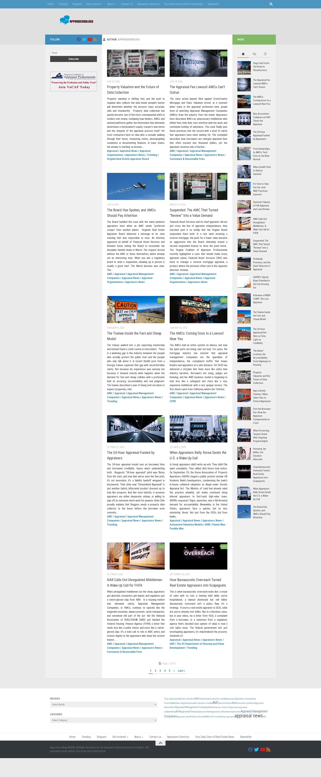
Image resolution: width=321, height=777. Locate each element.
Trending (63, 4)
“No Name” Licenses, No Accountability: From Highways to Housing (262, 357)
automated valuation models (200, 703)
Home (50, 4)
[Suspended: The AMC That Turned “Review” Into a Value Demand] (198, 186)
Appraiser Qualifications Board (190, 716)
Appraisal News (129, 150)
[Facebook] (79, 39)
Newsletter (213, 4)
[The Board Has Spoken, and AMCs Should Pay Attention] (136, 186)
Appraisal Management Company (191, 707)
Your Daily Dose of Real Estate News (183, 4)
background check (203, 711)
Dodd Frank (213, 716)
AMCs (198, 698)
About (110, 4)
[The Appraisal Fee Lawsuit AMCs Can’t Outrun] (198, 63)
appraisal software (219, 711)
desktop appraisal (227, 716)
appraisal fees (187, 711)
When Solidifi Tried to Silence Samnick (262, 171)
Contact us (127, 4)
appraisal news (249, 716)
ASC (264, 716)
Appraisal (112, 150)
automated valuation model (213, 698)
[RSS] (95, 39)
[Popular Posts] (243, 54)
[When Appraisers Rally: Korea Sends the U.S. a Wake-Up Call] (198, 428)
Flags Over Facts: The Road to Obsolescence (261, 67)
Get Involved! (93, 4)
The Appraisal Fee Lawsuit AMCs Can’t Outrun (261, 84)
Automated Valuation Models (186, 524)
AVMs (210, 707)
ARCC (172, 707)
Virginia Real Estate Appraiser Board (128, 159)
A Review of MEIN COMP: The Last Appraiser (261, 299)
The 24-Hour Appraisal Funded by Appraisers (261, 135)
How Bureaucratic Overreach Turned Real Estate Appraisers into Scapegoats (262, 474)
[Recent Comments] (254, 54)
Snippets (77, 4)
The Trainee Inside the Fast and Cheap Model (261, 316)
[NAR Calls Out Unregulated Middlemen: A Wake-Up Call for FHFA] (136, 556)
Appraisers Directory (148, 4)
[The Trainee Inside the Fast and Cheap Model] (136, 309)
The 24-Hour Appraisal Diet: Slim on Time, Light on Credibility (260, 336)
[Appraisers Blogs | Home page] (75, 20)
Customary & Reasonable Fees (187, 159)
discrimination (225, 703)
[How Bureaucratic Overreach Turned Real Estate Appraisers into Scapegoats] (198, 556)
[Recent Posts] (265, 54)
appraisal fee (175, 698)
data (173, 703)
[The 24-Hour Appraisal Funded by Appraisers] (136, 428)
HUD (172, 643)
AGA (178, 711)
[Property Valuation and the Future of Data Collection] (136, 63)
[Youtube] (90, 39)
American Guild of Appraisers (226, 707)
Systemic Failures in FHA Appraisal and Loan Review (261, 206)
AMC (172, 150)
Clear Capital (181, 703)
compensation (234, 711)
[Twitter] (84, 39)
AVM (207, 524)
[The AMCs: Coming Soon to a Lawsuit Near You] (198, 309)
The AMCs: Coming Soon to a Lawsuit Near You (262, 100)
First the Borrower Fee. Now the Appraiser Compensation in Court (262, 415)
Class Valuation (188, 698)
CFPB (173, 401)
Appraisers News (135, 155)
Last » (181, 670)
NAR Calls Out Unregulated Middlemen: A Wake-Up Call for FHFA (261, 226)
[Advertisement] (210, 20)
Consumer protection (245, 703)
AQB (206, 716)
